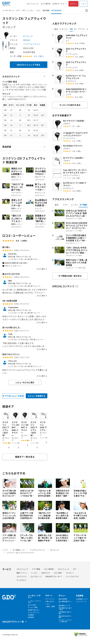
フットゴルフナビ (72, 576)
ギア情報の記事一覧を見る (70, 275)
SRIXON (26, 40)
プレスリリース (81, 601)
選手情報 (46, 10)
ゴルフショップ (32, 4)
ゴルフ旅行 (58, 573)
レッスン (30, 10)
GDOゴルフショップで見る (28, 64)
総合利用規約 (63, 599)
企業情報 (31, 615)
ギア (24, 10)
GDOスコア (45, 573)
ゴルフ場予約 (45, 4)
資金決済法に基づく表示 (65, 616)
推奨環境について (64, 605)
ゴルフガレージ (36, 576)
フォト (38, 10)
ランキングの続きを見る (70, 105)
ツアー (18, 10)
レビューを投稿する (36, 395)
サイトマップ (49, 599)
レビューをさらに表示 (24, 382)
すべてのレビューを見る (13, 395)
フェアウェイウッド (31, 44)
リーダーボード (8, 10)
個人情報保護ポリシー (65, 602)
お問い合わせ (49, 601)
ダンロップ (28, 36)
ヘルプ (83, 4)
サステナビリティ (34, 612)
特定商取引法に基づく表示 (65, 608)
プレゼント (70, 573)
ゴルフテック (21, 576)
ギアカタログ (56, 10)
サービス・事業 (33, 607)
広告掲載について (82, 599)
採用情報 (31, 617)
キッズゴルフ (21, 580)
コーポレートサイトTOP (34, 601)
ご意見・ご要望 (50, 606)
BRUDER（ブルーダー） (54, 576)
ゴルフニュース (63, 569)
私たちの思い (32, 605)
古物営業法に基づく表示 (65, 612)
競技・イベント (22, 573)
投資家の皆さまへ (34, 610)
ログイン (73, 4)
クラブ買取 (36, 569)
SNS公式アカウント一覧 (13, 621)
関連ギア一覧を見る (25, 456)
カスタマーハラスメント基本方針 (65, 620)
